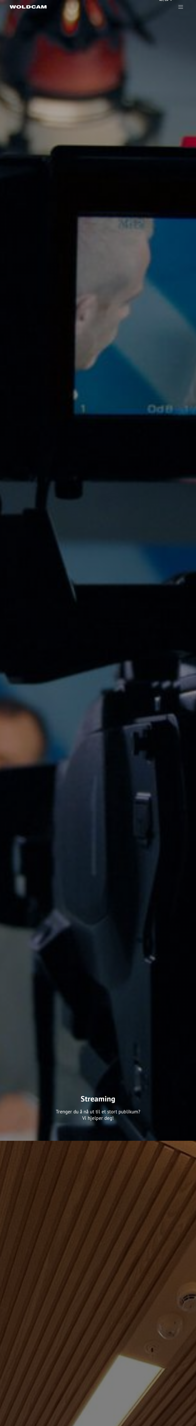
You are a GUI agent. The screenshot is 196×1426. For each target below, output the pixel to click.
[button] (180, 7)
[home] (28, 7)
